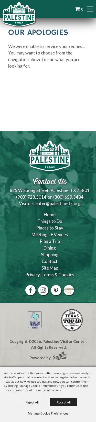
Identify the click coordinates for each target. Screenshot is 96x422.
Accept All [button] (64, 402)
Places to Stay (49, 228)
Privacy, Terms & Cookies (49, 274)
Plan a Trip (50, 241)
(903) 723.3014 (31, 197)
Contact (50, 261)
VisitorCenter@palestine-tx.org (50, 203)
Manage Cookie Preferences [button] (48, 413)
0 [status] (82, 9)
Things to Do (49, 221)
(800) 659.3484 (68, 197)
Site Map (49, 268)
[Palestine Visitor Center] (19, 14)
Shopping (50, 254)
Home (50, 214)
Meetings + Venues (49, 234)
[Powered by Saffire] (60, 356)
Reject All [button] (32, 402)
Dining (50, 248)
